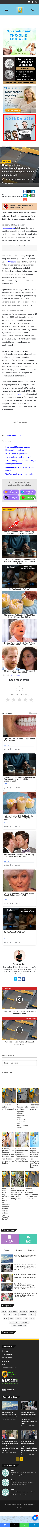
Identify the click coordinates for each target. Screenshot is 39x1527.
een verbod (16, 394)
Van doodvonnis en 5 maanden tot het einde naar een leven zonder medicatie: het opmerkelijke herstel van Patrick (25, 1267)
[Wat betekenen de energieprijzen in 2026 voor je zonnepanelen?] (7, 1258)
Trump (32, 1318)
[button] (11, 492)
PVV (11, 1318)
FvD (15, 1315)
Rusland (18, 1318)
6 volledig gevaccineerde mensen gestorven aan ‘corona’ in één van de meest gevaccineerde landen (8, 1156)
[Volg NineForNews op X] (11, 497)
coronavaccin (13, 1311)
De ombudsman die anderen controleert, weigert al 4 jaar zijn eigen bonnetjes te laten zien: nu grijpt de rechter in (24, 1286)
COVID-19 (33, 1311)
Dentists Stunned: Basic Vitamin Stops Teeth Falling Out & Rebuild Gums (19, 532)
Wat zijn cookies (7, 1358)
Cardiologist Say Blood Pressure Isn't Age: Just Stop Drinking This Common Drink (19, 561)
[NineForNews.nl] (18, 9)
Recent (19, 1250)
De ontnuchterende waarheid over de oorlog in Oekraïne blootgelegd (17, 1193)
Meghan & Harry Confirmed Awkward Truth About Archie (19, 672)
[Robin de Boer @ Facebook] (23, 980)
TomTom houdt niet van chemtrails (19, 474)
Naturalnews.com (13, 435)
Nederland (23, 1315)
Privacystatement (7, 1354)
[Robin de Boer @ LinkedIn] (19, 980)
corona (4, 1311)
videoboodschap (8, 228)
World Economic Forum (19, 1326)
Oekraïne (31, 1315)
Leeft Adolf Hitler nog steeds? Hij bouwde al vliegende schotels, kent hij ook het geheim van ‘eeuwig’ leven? (6, 1203)
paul (12, 1470)
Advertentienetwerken (9, 1368)
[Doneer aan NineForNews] (28, 497)
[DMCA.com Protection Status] (19, 1390)
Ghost (13, 1480)
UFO (11, 1322)
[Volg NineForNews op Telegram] (28, 492)
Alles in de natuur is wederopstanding (9, 1107)
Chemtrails (12, 147)
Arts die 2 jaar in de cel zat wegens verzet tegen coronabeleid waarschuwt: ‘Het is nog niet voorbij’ (25, 1276)
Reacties (31, 1250)
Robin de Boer (9, 179)
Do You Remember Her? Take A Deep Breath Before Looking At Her (19, 644)
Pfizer (5, 1318)
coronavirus (23, 1311)
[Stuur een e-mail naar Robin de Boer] (15, 980)
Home (5, 147)
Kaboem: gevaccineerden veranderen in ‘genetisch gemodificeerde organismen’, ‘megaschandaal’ (22, 1155)
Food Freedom (10, 262)
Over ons (5, 1351)
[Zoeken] (32, 10)
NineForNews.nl (15, 675)
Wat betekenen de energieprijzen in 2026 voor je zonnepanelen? (25, 1256)
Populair (7, 1250)
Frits (12, 1489)
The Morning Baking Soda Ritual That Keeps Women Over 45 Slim (19, 616)
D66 (5, 1315)
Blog (3, 1364)
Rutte (25, 1318)
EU (10, 1315)
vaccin (17, 1322)
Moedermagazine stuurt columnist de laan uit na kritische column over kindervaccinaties (25, 1295)
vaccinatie (25, 1322)
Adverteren (5, 1361)
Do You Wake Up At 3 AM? (19, 589)
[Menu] (6, 10)
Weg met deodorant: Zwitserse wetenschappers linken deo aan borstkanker (31, 1193)
